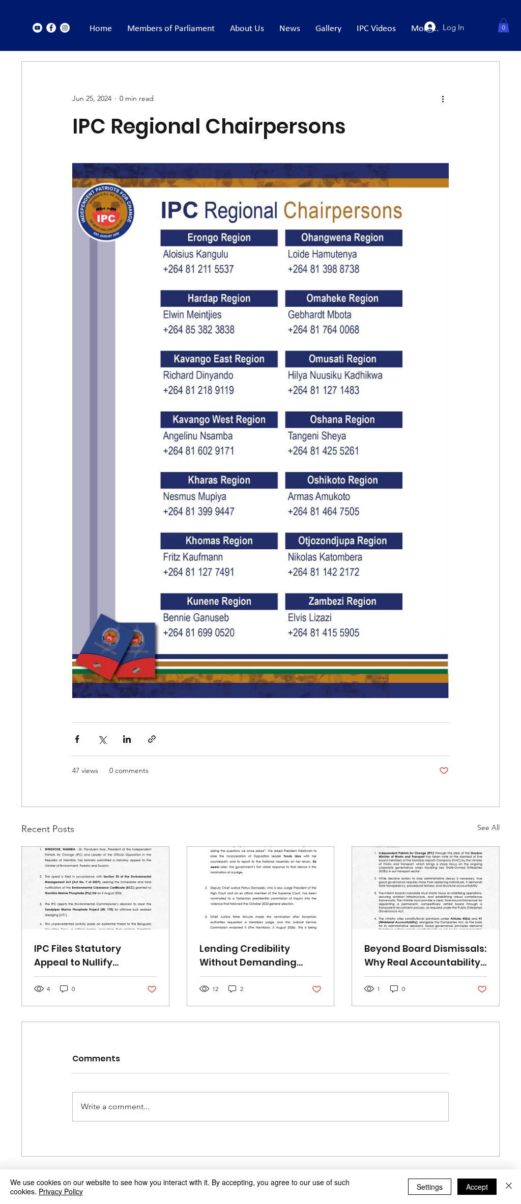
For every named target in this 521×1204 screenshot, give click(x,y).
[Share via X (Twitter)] (102, 739)
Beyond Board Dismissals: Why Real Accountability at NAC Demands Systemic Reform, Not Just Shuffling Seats (425, 955)
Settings (430, 1187)
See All (488, 827)
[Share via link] (152, 739)
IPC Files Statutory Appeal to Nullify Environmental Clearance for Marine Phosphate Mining (85, 955)
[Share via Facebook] (77, 739)
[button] (503, 25)
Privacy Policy (61, 1191)
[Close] (509, 1187)
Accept (477, 1187)
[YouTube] (37, 28)
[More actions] (443, 98)
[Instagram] (65, 28)
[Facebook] (51, 28)
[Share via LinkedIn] (127, 739)
